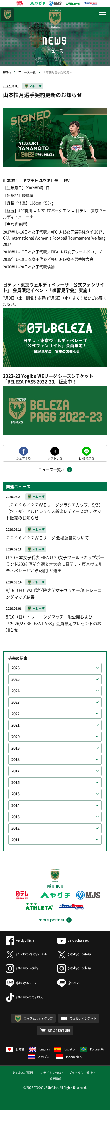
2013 (15, 816)
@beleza (74, 982)
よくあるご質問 (22, 1073)
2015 (15, 794)
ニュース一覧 (27, 72)
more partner (51, 920)
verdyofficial (25, 940)
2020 (15, 736)
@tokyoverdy (26, 982)
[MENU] (102, 14)
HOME (7, 72)
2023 (15, 702)
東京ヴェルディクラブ (38, 1018)
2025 (15, 679)
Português (97, 1049)
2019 (15, 748)
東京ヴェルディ (7, 14)
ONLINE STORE (59, 1030)
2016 (15, 782)
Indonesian (74, 1056)
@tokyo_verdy (27, 967)
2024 (15, 690)
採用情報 (55, 1078)
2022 (15, 713)
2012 (15, 828)
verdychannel (78, 940)
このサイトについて (51, 1073)
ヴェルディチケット (83, 1018)
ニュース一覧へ (51, 469)
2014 (15, 805)
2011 (15, 839)
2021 (15, 725)
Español (69, 1049)
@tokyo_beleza (79, 954)
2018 (15, 759)
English (44, 1049)
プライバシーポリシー (83, 1073)
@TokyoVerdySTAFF (31, 954)
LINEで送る (86, 458)
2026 (15, 668)
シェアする (23, 458)
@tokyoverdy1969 (29, 997)
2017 (15, 771)
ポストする (55, 458)
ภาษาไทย (44, 1056)
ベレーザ (36, 86)
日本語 (20, 1049)
